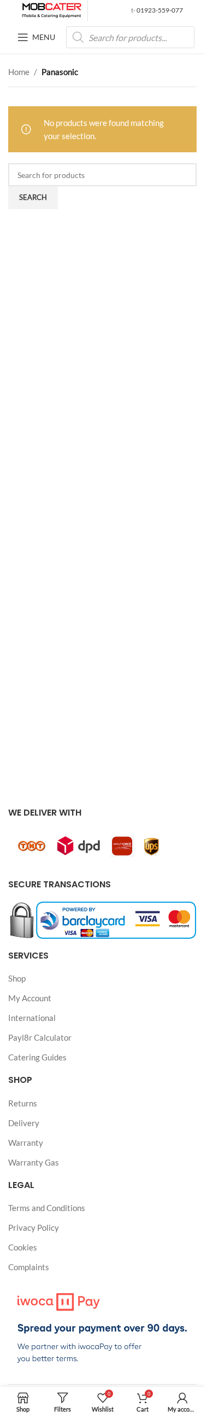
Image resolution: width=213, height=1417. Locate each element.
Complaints (28, 1267)
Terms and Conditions (46, 1208)
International (32, 1018)
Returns (22, 1103)
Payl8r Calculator (40, 1037)
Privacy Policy (33, 1227)
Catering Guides (37, 1057)
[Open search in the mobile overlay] (130, 37)
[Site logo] (52, 9)
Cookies (22, 1247)
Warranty (25, 1143)
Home (18, 72)
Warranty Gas (33, 1162)
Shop (17, 978)
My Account (29, 998)
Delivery (23, 1123)
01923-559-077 (159, 10)
